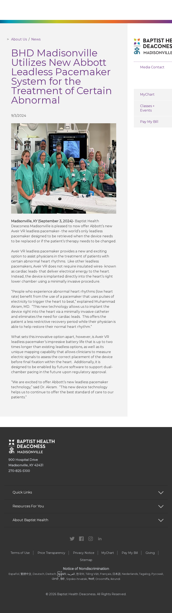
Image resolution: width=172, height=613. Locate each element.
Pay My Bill (130, 553)
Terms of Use (20, 553)
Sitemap (86, 560)
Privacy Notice (83, 553)
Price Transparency (51, 553)
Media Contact (152, 67)
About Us (19, 39)
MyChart (107, 553)
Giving (150, 553)
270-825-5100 (19, 471)
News (35, 39)
